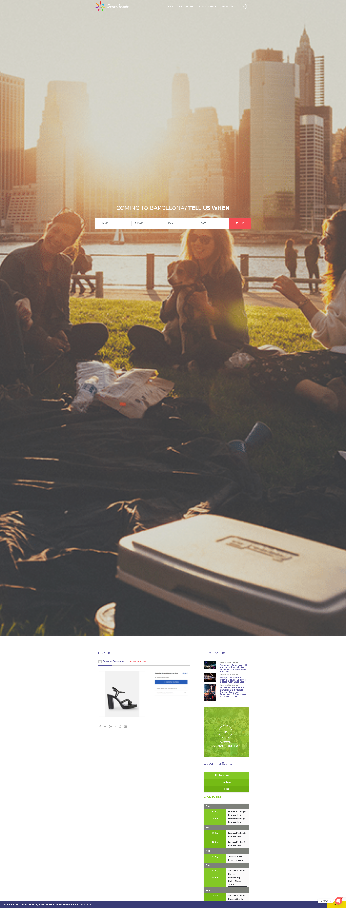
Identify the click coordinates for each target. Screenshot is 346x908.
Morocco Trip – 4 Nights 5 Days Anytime (236, 881)
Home (171, 7)
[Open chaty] (338, 901)
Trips (179, 7)
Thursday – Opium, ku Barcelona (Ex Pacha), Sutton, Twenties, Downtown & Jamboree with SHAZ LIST (233, 692)
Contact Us (227, 7)
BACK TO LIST (212, 797)
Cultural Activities (207, 7)
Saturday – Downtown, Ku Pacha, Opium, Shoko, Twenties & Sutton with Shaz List (234, 668)
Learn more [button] (85, 904)
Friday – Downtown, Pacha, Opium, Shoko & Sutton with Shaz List (233, 680)
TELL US (240, 223)
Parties (189, 7)
